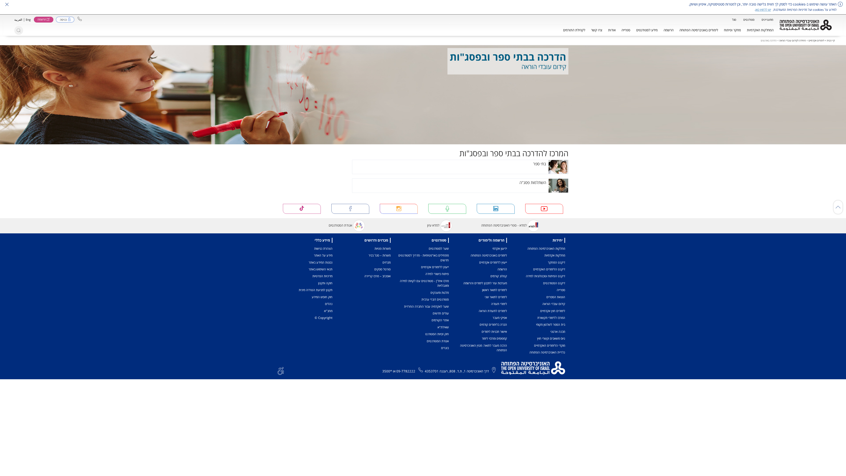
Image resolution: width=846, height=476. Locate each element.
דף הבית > (829, 40)
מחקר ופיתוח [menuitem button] (732, 30)
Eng (28, 20)
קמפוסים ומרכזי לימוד (494, 338)
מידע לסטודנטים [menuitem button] (647, 30)
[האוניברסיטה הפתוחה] (805, 25)
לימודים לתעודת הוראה (493, 311)
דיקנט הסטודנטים (554, 283)
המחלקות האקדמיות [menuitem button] (760, 30)
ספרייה (561, 290)
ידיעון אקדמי (499, 248)
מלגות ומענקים (439, 292)
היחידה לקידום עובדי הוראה (792, 40)
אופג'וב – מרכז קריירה (377, 276)
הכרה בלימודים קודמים (493, 324)
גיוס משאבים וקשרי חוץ (551, 338)
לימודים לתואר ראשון (494, 290)
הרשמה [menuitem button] (668, 30)
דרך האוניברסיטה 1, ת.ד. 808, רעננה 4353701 (457, 371)
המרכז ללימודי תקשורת (551, 318)
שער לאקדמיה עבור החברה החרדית (426, 306)
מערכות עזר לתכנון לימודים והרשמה (485, 283)
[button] (80, 19)
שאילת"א (443, 327)
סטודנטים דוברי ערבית (435, 299)
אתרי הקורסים (440, 320)
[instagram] (399, 209)
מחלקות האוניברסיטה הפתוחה (546, 248)
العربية (18, 20)
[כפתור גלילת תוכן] (838, 207)
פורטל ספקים (382, 269)
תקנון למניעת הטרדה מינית (315, 290)
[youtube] (544, 209)
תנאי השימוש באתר (320, 269)
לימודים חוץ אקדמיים (552, 311)
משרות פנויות (383, 248)
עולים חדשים (441, 313)
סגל (734, 20)
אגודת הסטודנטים (340, 225)
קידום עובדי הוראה (553, 304)
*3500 (387, 371)
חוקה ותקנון (325, 283)
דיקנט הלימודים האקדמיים (549, 269)
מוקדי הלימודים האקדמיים (549, 345)
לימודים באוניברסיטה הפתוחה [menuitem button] (698, 30)
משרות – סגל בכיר (380, 255)
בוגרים (445, 348)
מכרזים (386, 262)
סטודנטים (749, 20)
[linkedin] (496, 209)
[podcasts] (447, 209)
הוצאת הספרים (555, 297)
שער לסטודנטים (439, 248)
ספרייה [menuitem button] (626, 30)
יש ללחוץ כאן (763, 9)
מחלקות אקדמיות (554, 255)
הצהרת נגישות (323, 248)
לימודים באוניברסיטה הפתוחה (489, 255)
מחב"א (328, 311)
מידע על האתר (323, 255)
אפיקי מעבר (500, 318)
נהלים (328, 304)
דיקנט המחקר (556, 262)
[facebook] (350, 209)
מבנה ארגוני (557, 331)
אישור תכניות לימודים (494, 331)
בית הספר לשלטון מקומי (550, 324)
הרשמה (502, 269)
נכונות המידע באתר (320, 262)
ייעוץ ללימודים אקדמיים (493, 262)
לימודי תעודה (499, 304)
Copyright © (323, 318)
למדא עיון (433, 225)
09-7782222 (405, 371)
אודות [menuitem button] (612, 30)
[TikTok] (302, 209)
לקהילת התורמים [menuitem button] (574, 30)
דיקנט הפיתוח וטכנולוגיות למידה (545, 276)
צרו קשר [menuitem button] (596, 30)
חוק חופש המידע (322, 297)
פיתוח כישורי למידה (437, 274)
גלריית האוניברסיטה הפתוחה (547, 352)
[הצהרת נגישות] (281, 370)
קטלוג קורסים (498, 276)
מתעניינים (767, 20)
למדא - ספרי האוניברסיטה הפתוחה (504, 225)
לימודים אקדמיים (816, 40)
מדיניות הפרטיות (322, 276)
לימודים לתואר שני (496, 297)
